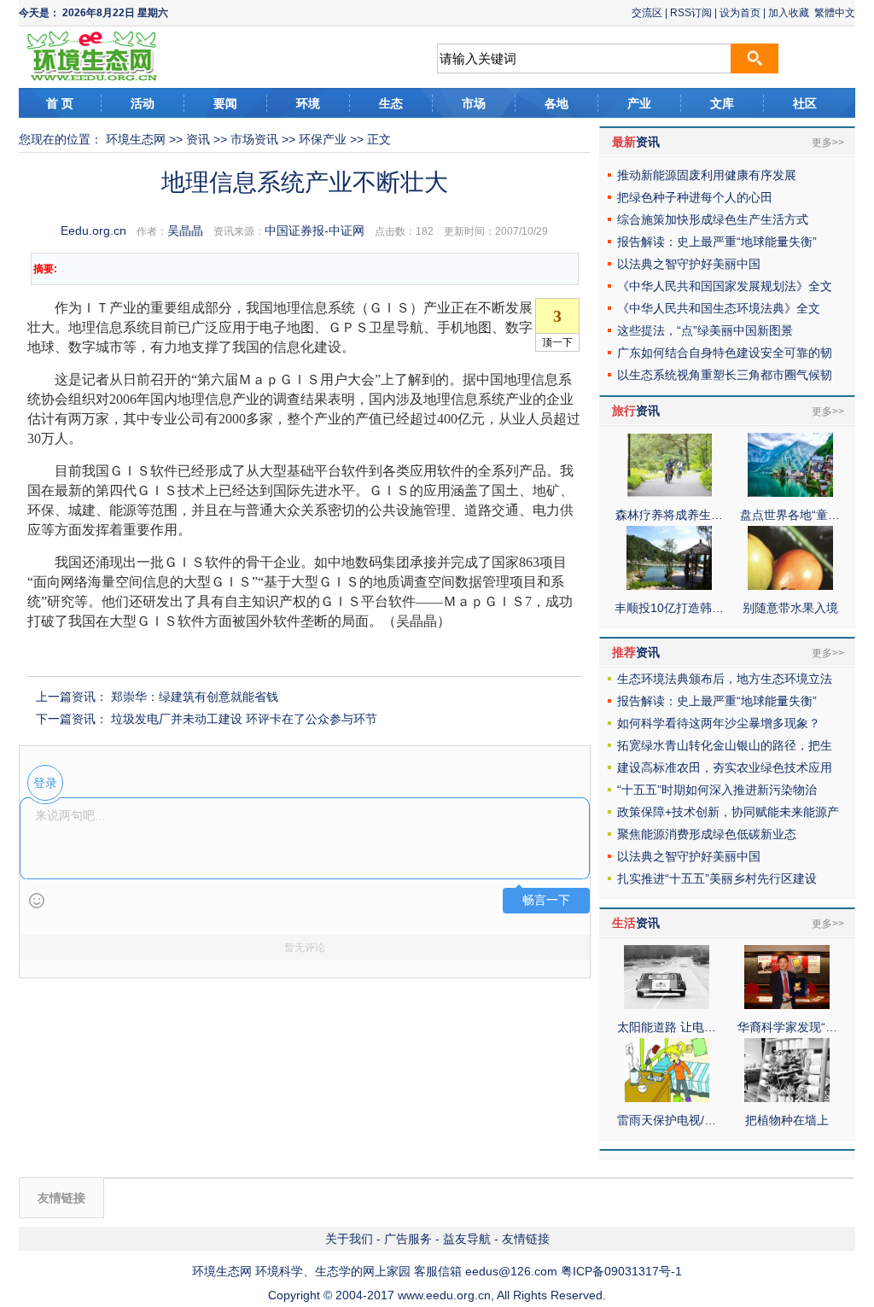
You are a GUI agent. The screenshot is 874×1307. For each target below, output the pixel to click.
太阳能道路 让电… (666, 1027)
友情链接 (526, 1239)
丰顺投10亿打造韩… (669, 608)
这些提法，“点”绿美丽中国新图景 (705, 330)
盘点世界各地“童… (790, 515)
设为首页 (740, 13)
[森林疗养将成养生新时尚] (669, 492)
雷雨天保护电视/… (666, 1120)
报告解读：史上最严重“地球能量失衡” (717, 241)
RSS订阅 (691, 13)
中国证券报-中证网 (314, 230)
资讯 (198, 139)
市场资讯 (254, 139)
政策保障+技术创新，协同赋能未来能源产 (728, 812)
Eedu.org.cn (93, 230)
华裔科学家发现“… (787, 1027)
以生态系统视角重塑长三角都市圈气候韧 (724, 375)
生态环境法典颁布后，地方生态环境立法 (724, 679)
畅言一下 (546, 900)
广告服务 (408, 1239)
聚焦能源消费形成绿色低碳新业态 (706, 834)
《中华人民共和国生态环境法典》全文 (718, 308)
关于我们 (349, 1239)
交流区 (647, 13)
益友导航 (467, 1239)
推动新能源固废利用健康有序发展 (706, 175)
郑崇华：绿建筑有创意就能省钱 (194, 696)
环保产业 (323, 139)
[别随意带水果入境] (790, 585)
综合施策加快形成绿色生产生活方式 (712, 219)
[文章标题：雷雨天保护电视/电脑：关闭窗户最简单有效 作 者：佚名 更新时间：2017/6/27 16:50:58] (666, 1098)
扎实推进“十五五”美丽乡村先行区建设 (717, 878)
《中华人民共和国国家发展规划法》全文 (724, 286)
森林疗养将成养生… (669, 515)
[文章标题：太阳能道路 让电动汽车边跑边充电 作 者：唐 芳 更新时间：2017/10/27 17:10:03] (666, 1005)
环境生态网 (136, 139)
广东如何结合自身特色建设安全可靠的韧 (724, 352)
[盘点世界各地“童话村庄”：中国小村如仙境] (790, 492)
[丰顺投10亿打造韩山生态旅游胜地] (669, 585)
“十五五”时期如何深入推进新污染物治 (717, 789)
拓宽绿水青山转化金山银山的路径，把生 (724, 745)
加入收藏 (788, 13)
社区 (805, 103)
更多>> (828, 143)
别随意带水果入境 (790, 608)
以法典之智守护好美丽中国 (688, 264)
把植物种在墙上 (787, 1120)
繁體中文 (834, 13)
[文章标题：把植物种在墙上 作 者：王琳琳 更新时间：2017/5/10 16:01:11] (787, 1098)
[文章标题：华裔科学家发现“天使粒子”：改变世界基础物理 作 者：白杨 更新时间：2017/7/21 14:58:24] (787, 1005)
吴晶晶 (185, 230)
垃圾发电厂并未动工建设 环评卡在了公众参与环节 (244, 719)
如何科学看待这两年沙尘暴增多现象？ (718, 723)
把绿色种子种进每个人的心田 (694, 197)
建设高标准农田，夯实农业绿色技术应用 (724, 767)
